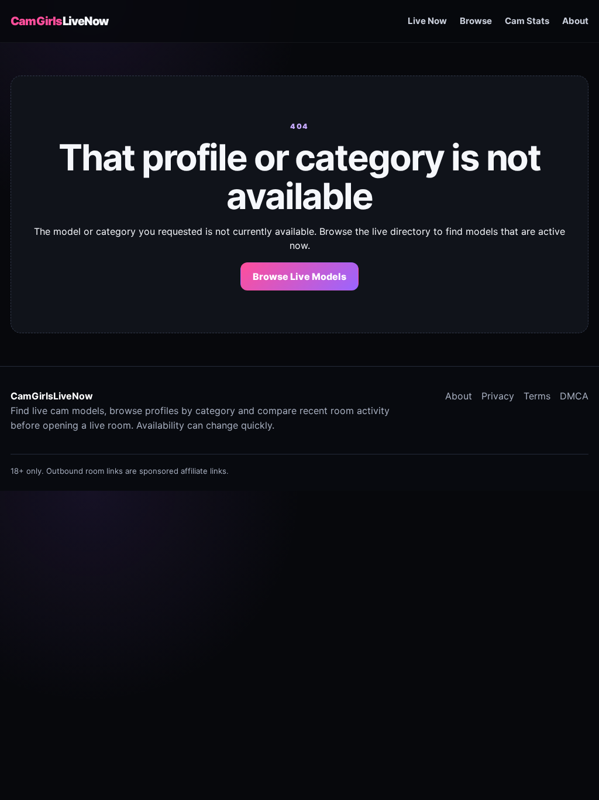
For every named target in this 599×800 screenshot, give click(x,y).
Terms (537, 396)
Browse (476, 20)
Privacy (497, 396)
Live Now (427, 20)
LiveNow (59, 21)
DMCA (574, 396)
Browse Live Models (299, 276)
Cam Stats (527, 20)
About (575, 20)
